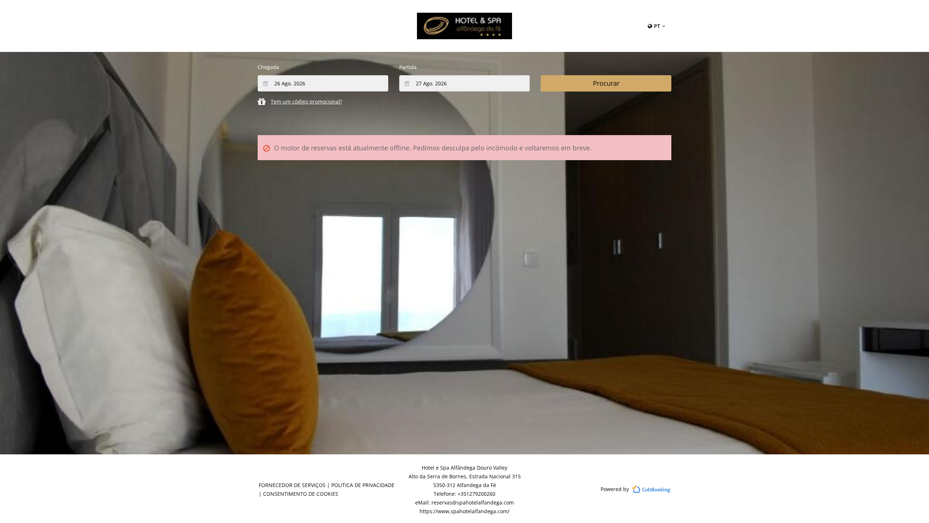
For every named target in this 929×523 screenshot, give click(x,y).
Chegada (268, 67)
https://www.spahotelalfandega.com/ (464, 511)
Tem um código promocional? (306, 101)
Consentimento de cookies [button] (300, 493)
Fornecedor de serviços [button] (292, 485)
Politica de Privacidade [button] (362, 485)
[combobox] (323, 83)
